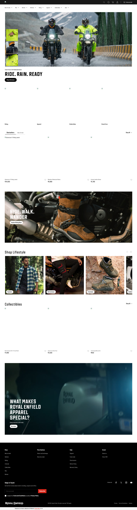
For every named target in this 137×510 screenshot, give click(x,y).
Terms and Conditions (19, 495)
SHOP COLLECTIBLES (12, 80)
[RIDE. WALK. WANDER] (68, 217)
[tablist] (68, 132)
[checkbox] (5, 496)
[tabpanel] (68, 160)
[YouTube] (131, 483)
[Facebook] (116, 483)
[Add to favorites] (45, 351)
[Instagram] (126, 483)
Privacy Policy (35, 495)
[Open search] (104, 2)
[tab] (10, 132)
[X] (121, 483)
